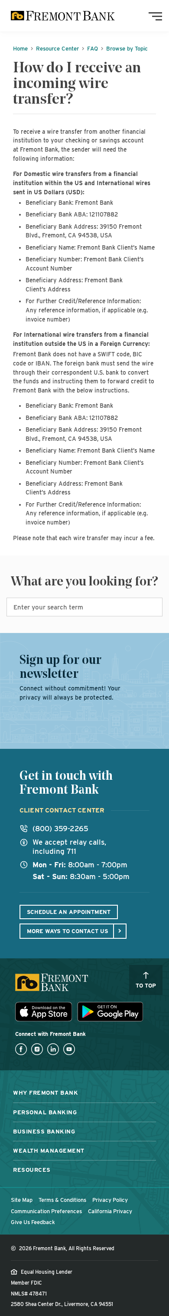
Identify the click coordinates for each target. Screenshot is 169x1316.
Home (20, 48)
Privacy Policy (110, 1200)
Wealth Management (48, 1150)
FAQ (92, 48)
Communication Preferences (46, 1211)
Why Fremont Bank (45, 1092)
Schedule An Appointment (68, 912)
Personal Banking (45, 1112)
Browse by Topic (127, 48)
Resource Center (57, 48)
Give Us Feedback (33, 1222)
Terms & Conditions (62, 1200)
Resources (32, 1169)
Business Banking (44, 1131)
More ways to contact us (67, 930)
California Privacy (110, 1211)
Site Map (21, 1200)
